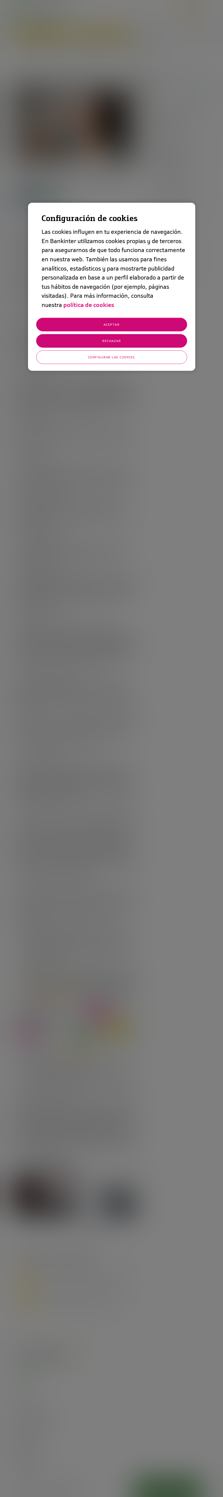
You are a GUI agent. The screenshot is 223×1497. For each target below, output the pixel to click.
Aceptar (112, 324)
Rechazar (111, 341)
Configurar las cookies (111, 357)
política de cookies (88, 305)
